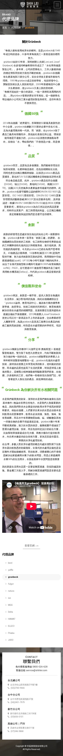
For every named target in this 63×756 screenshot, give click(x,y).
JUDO (10, 640)
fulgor (10, 584)
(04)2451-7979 (17, 702)
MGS (10, 605)
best (9, 563)
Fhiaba (10, 633)
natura (10, 591)
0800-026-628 (40, 666)
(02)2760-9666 (17, 688)
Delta (10, 612)
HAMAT (11, 619)
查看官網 (30, 545)
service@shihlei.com (36, 670)
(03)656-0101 (16, 717)
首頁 (4, 27)
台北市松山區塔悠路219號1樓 (24, 685)
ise (9, 598)
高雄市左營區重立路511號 (22, 728)
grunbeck (12, 577)
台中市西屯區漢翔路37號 (21, 699)
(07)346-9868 (16, 731)
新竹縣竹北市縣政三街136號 (23, 713)
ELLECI (10, 626)
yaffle (10, 570)
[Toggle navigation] (57, 5)
